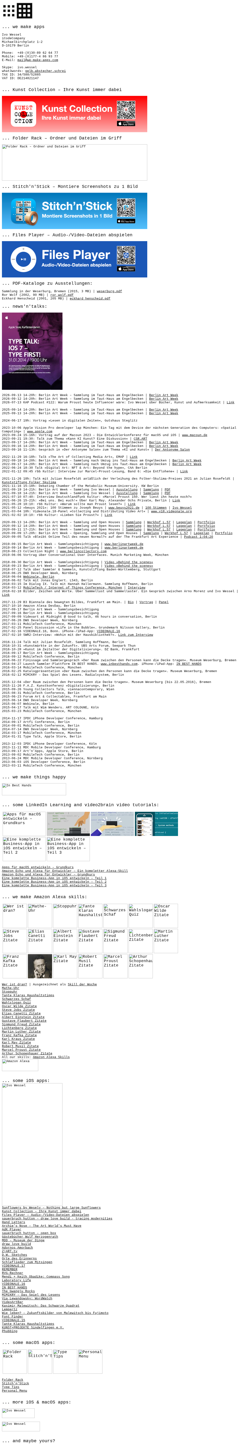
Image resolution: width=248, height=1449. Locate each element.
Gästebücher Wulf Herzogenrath (30, 1237)
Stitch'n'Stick (15, 1383)
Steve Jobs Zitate (18, 1010)
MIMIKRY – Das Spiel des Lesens (31, 1295)
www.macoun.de (194, 435)
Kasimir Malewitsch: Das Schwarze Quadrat (40, 1306)
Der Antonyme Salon (172, 450)
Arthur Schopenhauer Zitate (27, 1053)
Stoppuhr (9, 992)
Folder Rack (12, 1380)
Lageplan (184, 522)
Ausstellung (127, 489)
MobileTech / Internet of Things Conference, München (72, 588)
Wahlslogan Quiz (16, 1002)
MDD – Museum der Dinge (23, 1240)
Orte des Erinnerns (19, 1258)
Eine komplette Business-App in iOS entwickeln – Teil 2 (54, 882)
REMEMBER (9, 1269)
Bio (131, 602)
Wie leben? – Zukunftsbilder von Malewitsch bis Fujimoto (55, 1313)
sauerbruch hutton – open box (29, 1233)
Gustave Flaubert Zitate (24, 1021)
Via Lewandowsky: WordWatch (27, 1298)
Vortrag (146, 602)
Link (230, 402)
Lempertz (9, 1309)
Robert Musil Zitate (20, 1046)
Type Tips (10, 1387)
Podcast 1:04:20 (198, 537)
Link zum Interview (135, 635)
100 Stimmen (156, 508)
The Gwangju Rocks (18, 1291)
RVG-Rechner (12, 1273)
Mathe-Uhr (10, 988)
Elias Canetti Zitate (21, 1013)
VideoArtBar (12, 1302)
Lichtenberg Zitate (19, 1028)
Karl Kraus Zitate (18, 1039)
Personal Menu (14, 1391)
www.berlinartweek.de (124, 544)
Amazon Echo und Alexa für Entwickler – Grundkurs (48, 874)
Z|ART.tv (9, 1251)
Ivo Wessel (182, 508)
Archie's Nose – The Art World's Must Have (41, 1226)
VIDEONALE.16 (108, 631)
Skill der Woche (82, 984)
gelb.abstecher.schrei (45, 71)
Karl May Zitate (16, 1042)
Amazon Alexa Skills (51, 1057)
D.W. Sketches (14, 1255)
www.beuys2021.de (124, 508)
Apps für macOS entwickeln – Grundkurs (38, 867)
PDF (167, 489)
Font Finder (12, 1317)
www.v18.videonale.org (171, 511)
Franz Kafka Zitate (19, 1035)
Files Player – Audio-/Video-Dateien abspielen (45, 1215)
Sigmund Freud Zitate (21, 1024)
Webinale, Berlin (38, 577)
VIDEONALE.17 (13, 1266)
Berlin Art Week (163, 395)
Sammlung (151, 489)
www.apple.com (39, 431)
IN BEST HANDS (189, 664)
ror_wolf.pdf (62, 295)
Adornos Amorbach (17, 1248)
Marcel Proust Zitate (21, 1050)
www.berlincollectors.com (83, 551)
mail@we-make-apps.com (37, 60)
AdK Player (11, 1229)
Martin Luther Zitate (21, 1032)
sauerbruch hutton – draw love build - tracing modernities (57, 1218)
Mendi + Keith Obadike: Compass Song (36, 1277)
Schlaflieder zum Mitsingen (27, 1262)
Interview (136, 588)
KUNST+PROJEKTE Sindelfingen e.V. (33, 1327)
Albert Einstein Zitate (23, 1017)
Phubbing (9, 1331)
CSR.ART (140, 439)
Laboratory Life (16, 1280)
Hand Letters (13, 1222)
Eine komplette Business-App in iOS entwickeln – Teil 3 (54, 885)
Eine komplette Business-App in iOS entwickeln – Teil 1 (54, 878)
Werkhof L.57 (158, 522)
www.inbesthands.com (119, 664)
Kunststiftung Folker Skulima (29, 482)
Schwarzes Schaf (16, 999)
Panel (164, 602)
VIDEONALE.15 (13, 1320)
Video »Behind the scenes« (129, 562)
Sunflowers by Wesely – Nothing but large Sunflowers (51, 1208)
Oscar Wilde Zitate (19, 1006)
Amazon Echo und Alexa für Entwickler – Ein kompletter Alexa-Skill (65, 871)
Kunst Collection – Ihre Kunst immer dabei (41, 1211)
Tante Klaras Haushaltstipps (28, 995)
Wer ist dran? (14, 984)
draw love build (16, 1244)
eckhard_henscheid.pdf (90, 298)
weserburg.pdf (109, 291)
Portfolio (206, 522)
